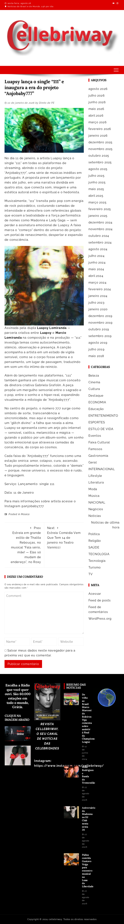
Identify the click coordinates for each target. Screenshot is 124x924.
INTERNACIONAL (101, 469)
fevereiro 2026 (99, 129)
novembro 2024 (100, 229)
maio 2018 (96, 356)
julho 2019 (96, 349)
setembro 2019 (100, 336)
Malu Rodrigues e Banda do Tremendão (88, 774)
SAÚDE (93, 547)
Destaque (96, 395)
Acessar (94, 594)
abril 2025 (95, 195)
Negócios (95, 509)
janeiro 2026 (98, 135)
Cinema (94, 382)
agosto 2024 (97, 249)
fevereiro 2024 (99, 289)
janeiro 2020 (98, 309)
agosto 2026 (98, 89)
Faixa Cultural (99, 442)
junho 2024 (97, 262)
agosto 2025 (97, 169)
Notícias (94, 516)
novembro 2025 (100, 149)
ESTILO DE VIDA (101, 429)
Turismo (94, 567)
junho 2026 (97, 102)
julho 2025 (96, 175)
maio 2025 (96, 189)
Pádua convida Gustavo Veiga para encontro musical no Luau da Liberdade (87, 870)
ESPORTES (96, 422)
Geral (92, 462)
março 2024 (97, 282)
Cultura (94, 389)
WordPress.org (100, 618)
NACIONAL (97, 502)
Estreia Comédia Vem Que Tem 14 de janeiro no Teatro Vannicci (64, 537)
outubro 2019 (98, 329)
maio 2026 (96, 109)
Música (25, 514)
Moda (92, 489)
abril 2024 (95, 276)
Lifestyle (95, 476)
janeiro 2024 (97, 296)
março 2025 (97, 202)
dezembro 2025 (100, 142)
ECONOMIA (97, 402)
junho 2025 (97, 182)
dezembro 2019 (100, 316)
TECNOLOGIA (98, 554)
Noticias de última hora (105, 525)
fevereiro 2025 (99, 209)
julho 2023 (96, 302)
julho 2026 (96, 95)
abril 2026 (95, 115)
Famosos (95, 449)
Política (94, 534)
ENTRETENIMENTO (103, 415)
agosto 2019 (97, 342)
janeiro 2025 (97, 216)
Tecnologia (97, 561)
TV (90, 574)
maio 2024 (96, 269)
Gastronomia (98, 456)
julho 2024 (96, 256)
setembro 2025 (100, 162)
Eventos (94, 435)
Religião (94, 541)
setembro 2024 (100, 242)
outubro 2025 (98, 155)
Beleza (93, 375)
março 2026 (97, 122)
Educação (96, 409)
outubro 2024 (98, 236)
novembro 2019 (100, 322)
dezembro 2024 (100, 222)
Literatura (96, 482)
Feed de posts (99, 600)
